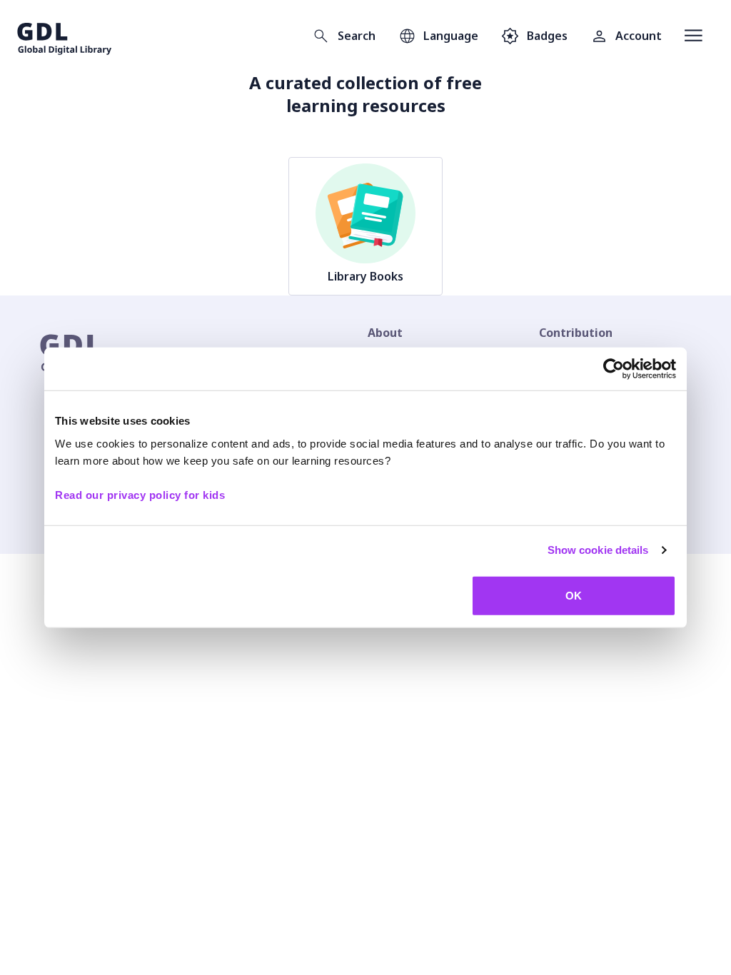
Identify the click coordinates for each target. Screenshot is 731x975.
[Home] (64, 35)
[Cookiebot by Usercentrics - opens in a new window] (613, 369)
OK (573, 595)
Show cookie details (598, 550)
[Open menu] (693, 35)
